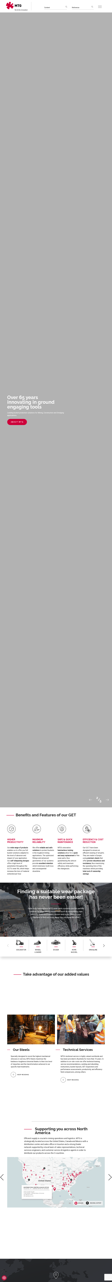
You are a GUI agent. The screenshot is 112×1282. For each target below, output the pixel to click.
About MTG (17, 422)
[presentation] (8, 946)
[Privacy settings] (4, 1277)
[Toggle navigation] (100, 7)
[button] (90, 799)
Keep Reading (23, 1074)
